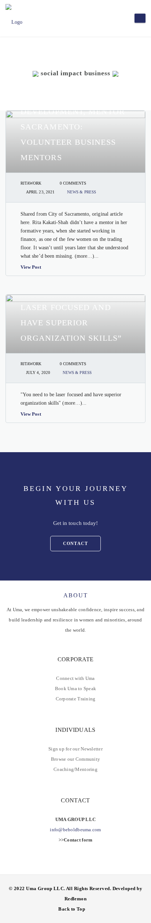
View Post (31, 267)
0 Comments (73, 183)
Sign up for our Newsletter (75, 749)
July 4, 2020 (38, 372)
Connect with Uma (75, 678)
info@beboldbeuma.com (75, 829)
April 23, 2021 (40, 192)
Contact (75, 543)
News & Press (81, 192)
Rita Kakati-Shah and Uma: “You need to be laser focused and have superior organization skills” (71, 307)
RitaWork (31, 183)
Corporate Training (76, 698)
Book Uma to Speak (75, 688)
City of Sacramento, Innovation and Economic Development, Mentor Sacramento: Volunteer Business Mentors (73, 111)
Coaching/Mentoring (75, 769)
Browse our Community (75, 759)
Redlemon (76, 898)
